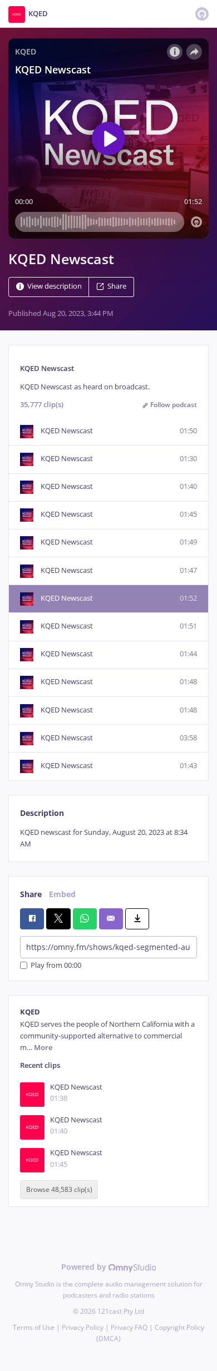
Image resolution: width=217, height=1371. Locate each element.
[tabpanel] (108, 838)
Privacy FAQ (129, 1327)
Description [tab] (42, 813)
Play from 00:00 (56, 965)
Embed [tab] (62, 894)
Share (116, 286)
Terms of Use (34, 1327)
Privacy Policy (82, 1327)
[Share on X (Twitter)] (58, 918)
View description (54, 286)
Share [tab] (31, 894)
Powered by (84, 1266)
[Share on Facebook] (32, 918)
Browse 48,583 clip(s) (59, 1190)
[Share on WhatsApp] (85, 918)
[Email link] (111, 918)
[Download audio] (137, 918)
